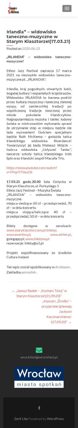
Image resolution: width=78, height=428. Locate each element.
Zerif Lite (21, 419)
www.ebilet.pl (60, 234)
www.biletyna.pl (37, 239)
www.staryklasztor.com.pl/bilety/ (31, 230)
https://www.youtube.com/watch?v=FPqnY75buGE (31, 170)
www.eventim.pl (18, 234)
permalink (28, 272)
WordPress (55, 419)
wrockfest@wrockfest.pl (39, 357)
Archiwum (62, 267)
